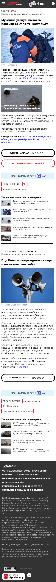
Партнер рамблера (25, 569)
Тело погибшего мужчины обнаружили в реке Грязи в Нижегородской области (26, 139)
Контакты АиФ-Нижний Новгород (22, 486)
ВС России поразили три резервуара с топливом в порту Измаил (29, 441)
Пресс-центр (39, 471)
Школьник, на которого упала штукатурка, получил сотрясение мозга (31, 237)
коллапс (23, 367)
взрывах (30, 358)
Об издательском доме (16, 471)
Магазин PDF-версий (26, 474)
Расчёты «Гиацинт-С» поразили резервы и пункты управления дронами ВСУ (31, 433)
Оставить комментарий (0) (28, 163)
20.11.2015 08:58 (8, 11)
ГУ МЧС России (9, 65)
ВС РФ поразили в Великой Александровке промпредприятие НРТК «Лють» (31, 424)
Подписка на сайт (13, 482)
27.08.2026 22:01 (8, 251)
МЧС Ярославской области (14, 305)
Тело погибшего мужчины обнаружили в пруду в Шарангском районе (30, 202)
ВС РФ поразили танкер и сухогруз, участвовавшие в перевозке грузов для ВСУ (31, 450)
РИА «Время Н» (32, 78)
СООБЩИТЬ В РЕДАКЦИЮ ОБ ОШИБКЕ (22, 490)
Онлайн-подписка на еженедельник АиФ (26, 478)
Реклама (7, 474)
